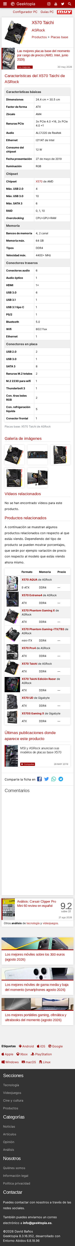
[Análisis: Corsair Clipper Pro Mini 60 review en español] (8, 909)
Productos (39, 37)
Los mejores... (25, 67)
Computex (29, 764)
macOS (31, 1062)
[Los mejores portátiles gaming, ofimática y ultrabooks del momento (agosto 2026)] (37, 1004)
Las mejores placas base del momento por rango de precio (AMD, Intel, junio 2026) (43, 55)
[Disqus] (37, 846)
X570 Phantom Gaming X (38, 610)
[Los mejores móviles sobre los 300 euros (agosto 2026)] (37, 943)
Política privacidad (16, 1183)
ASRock (38, 30)
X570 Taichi (43, 22)
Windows (12, 1062)
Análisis (8, 1150)
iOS (42, 1046)
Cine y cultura (13, 1100)
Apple (9, 1054)
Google (57, 1046)
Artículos (9, 1134)
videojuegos (50, 923)
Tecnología (11, 1085)
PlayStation (43, 1054)
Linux (47, 1062)
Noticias (9, 1126)
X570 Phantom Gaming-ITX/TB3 (43, 629)
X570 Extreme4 (32, 595)
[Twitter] (63, 3)
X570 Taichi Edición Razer (39, 678)
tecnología (33, 923)
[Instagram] (49, 3)
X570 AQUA (29, 579)
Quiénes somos (14, 1168)
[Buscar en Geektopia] (70, 3)
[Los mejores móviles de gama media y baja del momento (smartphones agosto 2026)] (37, 973)
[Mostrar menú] (5, 4)
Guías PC (47, 12)
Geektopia (25, 4)
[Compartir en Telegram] (61, 779)
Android (28, 1046)
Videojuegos (12, 1093)
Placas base (59, 37)
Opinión (8, 1142)
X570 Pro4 (29, 648)
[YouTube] (56, 3)
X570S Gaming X (33, 713)
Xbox (24, 1054)
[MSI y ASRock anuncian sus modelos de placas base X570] (11, 756)
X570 (39, 181)
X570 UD (27, 697)
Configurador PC (25, 12)
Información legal (15, 1176)
